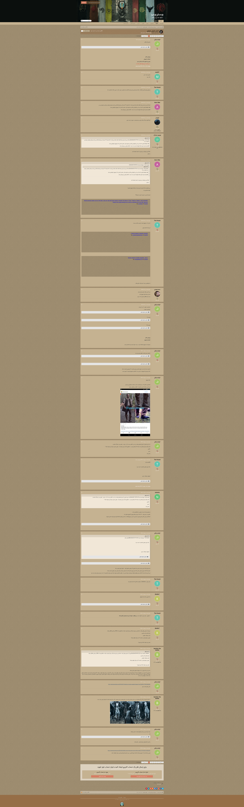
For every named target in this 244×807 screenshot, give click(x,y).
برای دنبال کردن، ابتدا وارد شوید (96, 31)
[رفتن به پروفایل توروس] (157, 122)
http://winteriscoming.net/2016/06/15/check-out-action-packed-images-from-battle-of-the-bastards (129, 684)
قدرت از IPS (122, 800)
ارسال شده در (145, 39)
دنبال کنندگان (87, 30)
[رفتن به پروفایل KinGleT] (157, 599)
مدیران (138, 23)
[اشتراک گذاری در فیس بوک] (161, 788)
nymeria (157, 492)
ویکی (147, 23)
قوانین (143, 23)
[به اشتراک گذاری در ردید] (152, 788)
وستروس (151, 23)
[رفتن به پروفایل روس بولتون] (161, 32)
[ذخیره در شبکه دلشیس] (154, 788)
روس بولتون (154, 32)
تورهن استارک (157, 135)
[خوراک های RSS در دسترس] (81, 792)
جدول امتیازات (125, 23)
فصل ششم (143, 32)
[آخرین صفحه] (142, 36)
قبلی (160, 762)
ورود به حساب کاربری (102, 776)
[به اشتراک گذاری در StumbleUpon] (150, 788)
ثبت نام (84, 2)
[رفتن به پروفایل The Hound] (157, 92)
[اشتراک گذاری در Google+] (159, 788)
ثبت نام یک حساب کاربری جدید (142, 776)
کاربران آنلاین (133, 23)
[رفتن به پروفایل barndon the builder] (157, 654)
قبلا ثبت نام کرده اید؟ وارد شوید (94, 2)
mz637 (157, 72)
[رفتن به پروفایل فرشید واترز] (157, 44)
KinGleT (157, 594)
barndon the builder (157, 649)
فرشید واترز (157, 40)
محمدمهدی (157, 289)
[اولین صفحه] (163, 36)
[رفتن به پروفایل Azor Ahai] (157, 107)
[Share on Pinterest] (146, 788)
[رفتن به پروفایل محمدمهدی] (157, 294)
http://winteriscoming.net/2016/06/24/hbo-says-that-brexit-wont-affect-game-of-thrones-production (129, 750)
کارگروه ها (161, 23)
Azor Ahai (157, 103)
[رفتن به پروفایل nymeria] (157, 497)
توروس (157, 118)
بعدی (144, 762)
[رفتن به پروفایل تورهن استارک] (157, 139)
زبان (125, 797)
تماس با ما (120, 797)
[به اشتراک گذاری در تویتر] (163, 788)
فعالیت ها (154, 21)
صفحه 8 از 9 (138, 36)
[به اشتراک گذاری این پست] (81, 39)
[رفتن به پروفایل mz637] (157, 77)
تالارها (161, 21)
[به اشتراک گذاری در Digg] (157, 788)
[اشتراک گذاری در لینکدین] (148, 788)
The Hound (157, 87)
